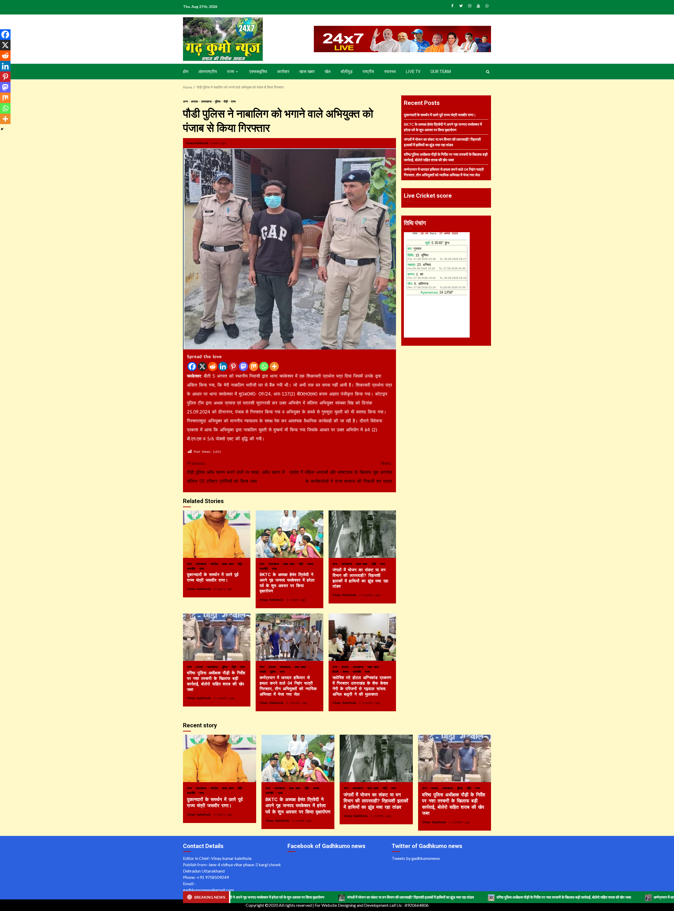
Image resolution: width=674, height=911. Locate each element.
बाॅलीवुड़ (347, 71)
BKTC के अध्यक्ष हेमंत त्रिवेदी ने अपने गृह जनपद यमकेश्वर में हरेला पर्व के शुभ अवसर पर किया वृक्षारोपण (289, 534)
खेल (328, 71)
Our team (440, 71)
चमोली (263, 671)
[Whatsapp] (264, 366)
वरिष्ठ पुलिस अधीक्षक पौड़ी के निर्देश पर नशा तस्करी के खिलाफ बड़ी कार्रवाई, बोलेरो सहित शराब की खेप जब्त (216, 637)
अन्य (185, 101)
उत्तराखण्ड (206, 101)
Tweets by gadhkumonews (416, 858)
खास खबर (307, 71)
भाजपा (311, 563)
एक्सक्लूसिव (258, 71)
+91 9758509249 (213, 877)
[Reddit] (212, 366)
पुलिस (218, 101)
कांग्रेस (215, 563)
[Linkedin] (222, 366)
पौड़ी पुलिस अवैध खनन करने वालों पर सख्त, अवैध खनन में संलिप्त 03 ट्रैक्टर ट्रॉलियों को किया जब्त (236, 472)
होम (185, 71)
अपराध (195, 101)
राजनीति (192, 568)
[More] (274, 366)
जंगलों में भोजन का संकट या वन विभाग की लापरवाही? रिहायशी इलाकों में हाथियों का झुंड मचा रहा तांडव (362, 534)
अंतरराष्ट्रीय (207, 71)
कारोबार (283, 71)
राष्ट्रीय (368, 71)
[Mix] (253, 366)
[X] (202, 366)
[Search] (487, 72)
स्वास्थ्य (390, 71)
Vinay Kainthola (197, 143)
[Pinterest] (233, 366)
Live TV (413, 71)
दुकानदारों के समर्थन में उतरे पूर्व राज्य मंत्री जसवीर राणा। (216, 534)
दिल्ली (336, 671)
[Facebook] (192, 366)
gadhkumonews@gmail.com (208, 889)
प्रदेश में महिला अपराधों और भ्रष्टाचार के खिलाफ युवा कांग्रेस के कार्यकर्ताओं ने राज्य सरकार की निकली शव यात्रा (341, 472)
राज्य (230, 71)
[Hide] (2, 129)
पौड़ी (226, 101)
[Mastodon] (243, 366)
